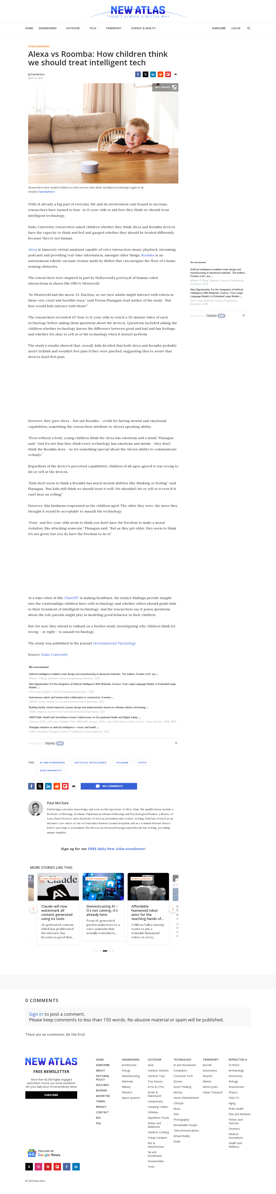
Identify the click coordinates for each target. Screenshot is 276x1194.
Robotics (127, 1092)
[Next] (172, 909)
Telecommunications (186, 1130)
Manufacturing (131, 1076)
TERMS (100, 1101)
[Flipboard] (168, 74)
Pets (176, 1114)
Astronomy (235, 1076)
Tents (151, 1166)
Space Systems (131, 1098)
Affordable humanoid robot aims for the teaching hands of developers (146, 914)
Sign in (36, 1014)
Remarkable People (185, 1125)
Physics (233, 1092)
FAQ (98, 1123)
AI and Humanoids (39, 46)
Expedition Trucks (158, 1117)
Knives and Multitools (154, 1125)
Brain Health (236, 1108)
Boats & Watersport (154, 1094)
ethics (142, 762)
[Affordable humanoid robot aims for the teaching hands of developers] (148, 887)
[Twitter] (145, 74)
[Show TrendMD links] (176, 742)
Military (126, 1087)
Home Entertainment (186, 1098)
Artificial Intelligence (90, 762)
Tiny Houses (155, 1081)
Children (122, 762)
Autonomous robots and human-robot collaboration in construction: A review (70, 697)
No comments (113, 786)
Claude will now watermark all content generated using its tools (56, 912)
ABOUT (100, 1070)
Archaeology (236, 1070)
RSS (98, 1117)
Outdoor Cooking (158, 1132)
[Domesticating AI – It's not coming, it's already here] (103, 887)
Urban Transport (213, 1092)
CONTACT (102, 1112)
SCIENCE (234, 1065)
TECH (92, 28)
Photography (181, 1119)
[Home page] (138, 11)
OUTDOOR (73, 28)
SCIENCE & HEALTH (143, 28)
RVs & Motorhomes (156, 1144)
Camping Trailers (158, 1107)
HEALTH (234, 1098)
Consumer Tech (183, 1076)
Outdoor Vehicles (158, 1070)
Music (177, 1108)
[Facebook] (138, 74)
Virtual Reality (181, 1136)
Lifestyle (178, 1103)
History (177, 1092)
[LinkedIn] (153, 74)
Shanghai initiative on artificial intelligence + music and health (62, 727)
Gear (151, 1065)
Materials (127, 1081)
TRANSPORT (114, 28)
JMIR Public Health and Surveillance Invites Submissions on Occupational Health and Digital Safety (83, 717)
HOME (29, 28)
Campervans (155, 1101)
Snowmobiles (156, 1161)
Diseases (234, 1128)
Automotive (210, 1070)
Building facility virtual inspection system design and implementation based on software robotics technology (87, 707)
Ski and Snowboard (155, 1153)
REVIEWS (101, 1090)
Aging (232, 1103)
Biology (233, 1081)
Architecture (129, 1065)
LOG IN (236, 28)
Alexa (32, 249)
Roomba (147, 255)
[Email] (175, 74)
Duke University (54, 654)
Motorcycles (210, 1087)
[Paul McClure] (35, 808)
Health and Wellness (235, 1144)
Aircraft (207, 1065)
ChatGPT (71, 598)
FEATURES (102, 1085)
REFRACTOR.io (238, 1059)
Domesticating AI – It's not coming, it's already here (102, 910)
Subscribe (51, 1095)
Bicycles (208, 1076)
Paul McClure (58, 803)
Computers (180, 1070)
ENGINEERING (48, 28)
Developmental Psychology (114, 643)
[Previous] (34, 909)
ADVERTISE (103, 1096)
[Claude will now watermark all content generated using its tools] (58, 887)
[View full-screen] (174, 87)
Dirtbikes (153, 1112)
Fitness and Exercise (236, 1121)
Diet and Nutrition (239, 1114)
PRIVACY (101, 1107)
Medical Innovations (236, 1135)
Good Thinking (182, 1087)
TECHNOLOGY (182, 1059)
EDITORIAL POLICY (102, 1077)
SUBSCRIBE (219, 28)
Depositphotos (46, 191)
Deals (176, 1141)
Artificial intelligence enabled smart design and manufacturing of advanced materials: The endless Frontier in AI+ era (92, 674)
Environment (236, 1087)
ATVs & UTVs (156, 1087)
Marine (207, 1081)
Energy (126, 1070)
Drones (177, 1081)
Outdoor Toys (156, 1076)
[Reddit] (160, 74)
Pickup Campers (157, 1137)
